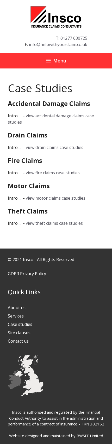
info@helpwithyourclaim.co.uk (58, 44)
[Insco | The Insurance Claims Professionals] (56, 16)
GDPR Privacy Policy (27, 273)
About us (17, 307)
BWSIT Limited (90, 435)
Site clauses (19, 333)
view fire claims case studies (53, 173)
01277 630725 (73, 38)
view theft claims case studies (54, 223)
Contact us (18, 341)
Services (16, 316)
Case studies (20, 324)
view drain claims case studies (54, 147)
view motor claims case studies (55, 198)
